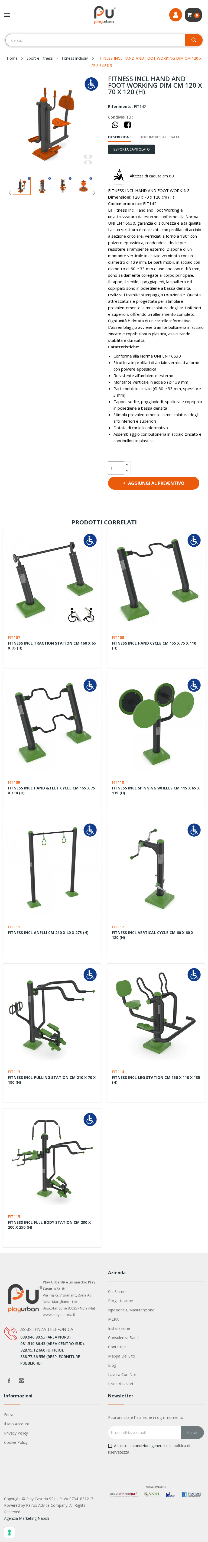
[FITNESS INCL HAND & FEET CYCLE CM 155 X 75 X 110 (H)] (52, 724)
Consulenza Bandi (123, 1337)
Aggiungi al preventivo (156, 483)
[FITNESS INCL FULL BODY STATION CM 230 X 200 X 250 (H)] (52, 1158)
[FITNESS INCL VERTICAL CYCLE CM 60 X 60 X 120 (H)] (156, 869)
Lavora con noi (122, 1374)
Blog (112, 1365)
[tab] (131, 149)
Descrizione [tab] (119, 137)
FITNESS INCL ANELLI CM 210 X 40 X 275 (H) (48, 932)
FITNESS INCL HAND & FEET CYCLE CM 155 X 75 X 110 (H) (51, 790)
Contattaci (117, 1346)
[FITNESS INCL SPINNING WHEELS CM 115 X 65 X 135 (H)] (156, 724)
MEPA (113, 1319)
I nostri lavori (120, 1383)
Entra (8, 1414)
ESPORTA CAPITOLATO (131, 149)
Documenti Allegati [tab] (159, 137)
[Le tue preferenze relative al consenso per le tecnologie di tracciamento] (9, 1532)
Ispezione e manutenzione (131, 1309)
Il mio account (16, 1423)
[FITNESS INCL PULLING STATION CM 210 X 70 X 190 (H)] (52, 1013)
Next (94, 192)
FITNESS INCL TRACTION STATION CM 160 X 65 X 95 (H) (52, 646)
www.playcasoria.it (59, 1314)
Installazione (119, 1328)
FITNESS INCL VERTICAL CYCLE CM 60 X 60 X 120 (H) (152, 935)
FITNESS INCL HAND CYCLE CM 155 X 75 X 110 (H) (154, 646)
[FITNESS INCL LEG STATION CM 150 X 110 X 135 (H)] (156, 1013)
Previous (10, 192)
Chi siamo (117, 1291)
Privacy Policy (16, 1433)
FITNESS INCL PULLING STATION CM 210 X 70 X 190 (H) (52, 1080)
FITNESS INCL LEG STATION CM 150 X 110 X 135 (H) (156, 1080)
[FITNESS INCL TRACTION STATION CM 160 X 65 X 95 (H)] (52, 579)
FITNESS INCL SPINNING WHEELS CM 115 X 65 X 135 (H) (156, 790)
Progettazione (120, 1300)
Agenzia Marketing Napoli (26, 1518)
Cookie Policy (16, 1442)
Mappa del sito (121, 1356)
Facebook (9, 1381)
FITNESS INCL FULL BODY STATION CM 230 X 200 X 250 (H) (49, 1225)
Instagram (21, 1381)
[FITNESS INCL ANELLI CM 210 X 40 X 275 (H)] (52, 869)
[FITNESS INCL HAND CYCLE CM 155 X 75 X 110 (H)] (156, 579)
